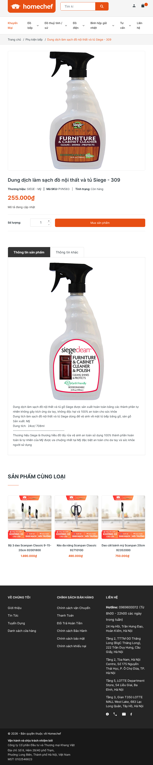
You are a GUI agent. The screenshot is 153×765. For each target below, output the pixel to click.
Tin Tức (13, 615)
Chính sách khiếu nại (71, 646)
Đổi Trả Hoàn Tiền (69, 623)
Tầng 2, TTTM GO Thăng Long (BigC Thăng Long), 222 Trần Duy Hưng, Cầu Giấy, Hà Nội (123, 645)
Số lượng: (14, 222)
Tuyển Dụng (16, 623)
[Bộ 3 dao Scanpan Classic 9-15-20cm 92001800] (29, 517)
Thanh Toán (65, 615)
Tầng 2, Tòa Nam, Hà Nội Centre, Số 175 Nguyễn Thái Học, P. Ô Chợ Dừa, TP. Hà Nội (125, 666)
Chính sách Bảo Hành (72, 631)
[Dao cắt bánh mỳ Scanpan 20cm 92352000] (123, 517)
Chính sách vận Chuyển (73, 608)
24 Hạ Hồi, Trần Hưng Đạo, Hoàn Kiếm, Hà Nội (124, 628)
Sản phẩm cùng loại (36, 476)
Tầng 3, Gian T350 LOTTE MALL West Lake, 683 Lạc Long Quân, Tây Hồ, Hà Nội (124, 701)
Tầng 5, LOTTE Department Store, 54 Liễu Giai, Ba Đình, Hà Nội (125, 685)
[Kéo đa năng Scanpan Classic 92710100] (76, 517)
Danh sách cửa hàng (22, 631)
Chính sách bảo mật (71, 638)
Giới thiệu (15, 608)
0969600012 (129, 607)
